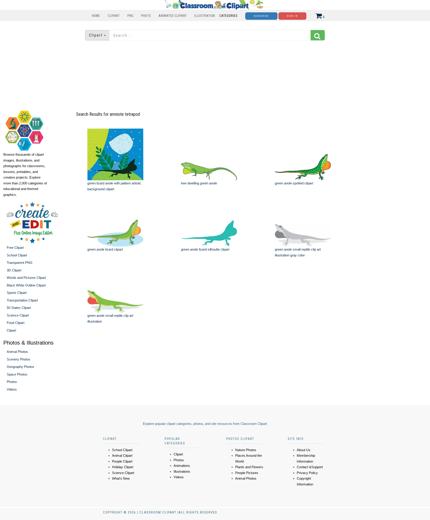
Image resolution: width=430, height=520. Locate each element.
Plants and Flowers (249, 467)
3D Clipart (14, 270)
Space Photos (17, 374)
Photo (146, 15)
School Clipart (17, 255)
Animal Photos (17, 352)
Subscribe (261, 16)
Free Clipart (15, 247)
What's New (121, 478)
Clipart (114, 15)
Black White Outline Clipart (26, 285)
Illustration (204, 15)
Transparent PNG (19, 262)
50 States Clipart (19, 308)
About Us (303, 450)
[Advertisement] (215, 75)
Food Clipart (15, 323)
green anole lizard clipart (105, 249)
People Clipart (122, 461)
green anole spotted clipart (294, 183)
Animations (182, 466)
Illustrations (182, 471)
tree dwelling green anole (199, 183)
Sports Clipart (17, 293)
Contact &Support (310, 467)
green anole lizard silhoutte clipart (205, 249)
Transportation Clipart (22, 300)
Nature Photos (245, 450)
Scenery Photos (18, 359)
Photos (12, 382)
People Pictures (246, 473)
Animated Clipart (173, 15)
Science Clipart (18, 315)
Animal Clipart (122, 455)
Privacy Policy (307, 473)
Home (96, 15)
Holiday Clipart (122, 467)
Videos (12, 389)
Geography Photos (20, 367)
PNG (130, 15)
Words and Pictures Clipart (26, 278)
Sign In (292, 16)
